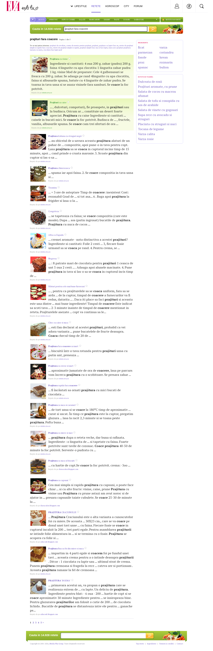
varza (163, 47)
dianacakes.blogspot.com (63, 469)
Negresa (52, 258)
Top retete (140, 644)
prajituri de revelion (57, 45)
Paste (116, 20)
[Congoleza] (38, 217)
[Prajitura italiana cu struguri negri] (38, 142)
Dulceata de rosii (150, 81)
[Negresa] (38, 264)
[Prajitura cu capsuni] (38, 486)
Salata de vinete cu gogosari (158, 110)
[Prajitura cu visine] (40, 64)
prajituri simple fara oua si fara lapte (94, 48)
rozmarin (166, 62)
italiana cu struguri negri (65, 135)
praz (141, 62)
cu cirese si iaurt (60, 365)
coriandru (167, 52)
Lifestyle (81, 6)
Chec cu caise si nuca (58, 322)
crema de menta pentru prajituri (78, 45)
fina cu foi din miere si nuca (66, 548)
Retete (96, 6)
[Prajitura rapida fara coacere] (38, 391)
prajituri (95, 45)
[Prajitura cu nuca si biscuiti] (38, 466)
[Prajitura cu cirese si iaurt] (38, 371)
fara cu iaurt (63, 346)
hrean (164, 57)
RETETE (42, 20)
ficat (141, 47)
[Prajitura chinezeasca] (38, 174)
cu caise (58, 102)
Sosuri (126, 20)
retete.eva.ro (41, 93)
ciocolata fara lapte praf (52, 50)
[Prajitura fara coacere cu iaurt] (38, 352)
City (126, 6)
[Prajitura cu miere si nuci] (38, 438)
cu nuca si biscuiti (61, 460)
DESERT (107, 20)
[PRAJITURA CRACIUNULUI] (38, 518)
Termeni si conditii (166, 644)
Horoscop (112, 6)
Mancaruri (94, 20)
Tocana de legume (151, 129)
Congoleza (53, 211)
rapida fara (62, 385)
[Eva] (15, 3)
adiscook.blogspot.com (44, 542)
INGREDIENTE (143, 43)
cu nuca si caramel (62, 404)
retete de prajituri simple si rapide (66, 48)
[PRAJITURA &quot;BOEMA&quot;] (38, 586)
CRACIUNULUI (62, 512)
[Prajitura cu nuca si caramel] (38, 411)
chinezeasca (59, 168)
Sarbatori (139, 20)
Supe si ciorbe (68, 20)
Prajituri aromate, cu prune (157, 86)
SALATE (82, 20)
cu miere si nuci (60, 432)
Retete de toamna (145, 77)
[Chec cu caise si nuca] (38, 328)
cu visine (59, 58)
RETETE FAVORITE (173, 20)
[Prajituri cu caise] (40, 108)
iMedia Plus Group (56, 644)
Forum (138, 6)
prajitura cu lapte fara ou (108, 45)
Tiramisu (52, 187)
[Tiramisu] (38, 193)
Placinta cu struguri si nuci (157, 124)
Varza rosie (146, 139)
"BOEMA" (59, 580)
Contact (180, 644)
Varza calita (146, 134)
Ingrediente (151, 644)
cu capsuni (58, 480)
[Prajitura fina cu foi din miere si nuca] (38, 554)
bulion (164, 67)
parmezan (145, 52)
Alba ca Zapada (55, 234)
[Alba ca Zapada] (38, 240)
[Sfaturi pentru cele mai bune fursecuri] (38, 292)
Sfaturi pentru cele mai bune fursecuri (66, 286)
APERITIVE (53, 20)
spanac (143, 67)
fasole (142, 57)
